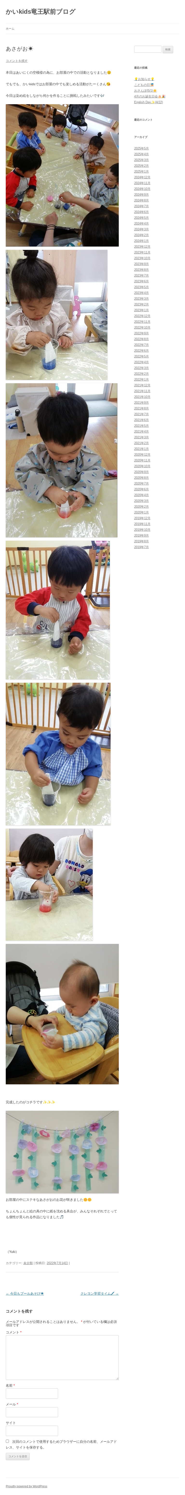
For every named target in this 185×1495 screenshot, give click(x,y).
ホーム (10, 28)
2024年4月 (141, 223)
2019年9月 (141, 535)
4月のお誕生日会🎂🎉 (149, 96)
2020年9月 (141, 472)
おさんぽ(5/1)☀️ (145, 90)
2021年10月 (142, 397)
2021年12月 (142, 385)
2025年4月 (141, 154)
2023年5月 (141, 287)
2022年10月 (142, 327)
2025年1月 (141, 171)
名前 (10, 1385)
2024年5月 (141, 218)
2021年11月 (142, 391)
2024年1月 (141, 241)
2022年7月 (141, 345)
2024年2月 (141, 235)
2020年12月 (142, 454)
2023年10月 (142, 258)
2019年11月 (142, 524)
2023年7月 (141, 275)
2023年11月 (142, 252)
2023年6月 (141, 281)
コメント (13, 1332)
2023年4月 (141, 293)
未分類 (28, 1263)
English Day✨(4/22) (148, 102)
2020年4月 (141, 495)
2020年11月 (142, 460)
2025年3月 (141, 160)
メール (12, 1404)
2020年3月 (141, 501)
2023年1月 (141, 310)
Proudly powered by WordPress (26, 1486)
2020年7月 (141, 483)
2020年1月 (141, 512)
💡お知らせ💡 (144, 79)
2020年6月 (141, 489)
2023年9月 (141, 264)
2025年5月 (141, 148)
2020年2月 (141, 506)
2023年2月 (141, 304)
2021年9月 (141, 402)
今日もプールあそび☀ (25, 1293)
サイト (11, 1423)
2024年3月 (141, 229)
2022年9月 (141, 333)
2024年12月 (142, 177)
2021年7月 (141, 414)
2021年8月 (141, 408)
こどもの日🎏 (144, 85)
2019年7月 (141, 547)
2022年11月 (142, 322)
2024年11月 (142, 183)
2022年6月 (141, 350)
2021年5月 (141, 426)
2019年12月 (142, 518)
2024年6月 (141, 212)
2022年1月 (141, 379)
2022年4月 (141, 362)
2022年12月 (142, 316)
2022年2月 (141, 374)
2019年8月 (141, 541)
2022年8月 (141, 339)
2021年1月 (141, 449)
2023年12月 (142, 246)
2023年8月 (141, 270)
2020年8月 (141, 478)
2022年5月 (141, 356)
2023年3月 (141, 298)
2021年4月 (141, 431)
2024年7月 (141, 206)
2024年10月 (142, 189)
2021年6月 (141, 420)
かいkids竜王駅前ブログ (41, 11)
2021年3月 (141, 437)
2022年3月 (141, 368)
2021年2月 (141, 443)
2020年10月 (142, 466)
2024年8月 (141, 200)
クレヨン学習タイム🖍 (99, 1293)
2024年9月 (141, 194)
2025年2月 (141, 166)
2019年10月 (142, 530)
